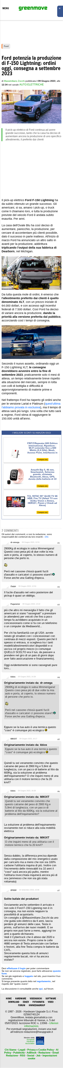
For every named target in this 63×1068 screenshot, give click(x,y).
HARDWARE (20, 998)
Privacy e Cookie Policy (40, 1049)
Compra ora (42, 460)
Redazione (44, 1052)
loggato (29, 976)
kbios (13, 677)
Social (30, 1055)
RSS (22, 1055)
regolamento (44, 981)
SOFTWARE (51, 998)
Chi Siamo (10, 1049)
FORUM (21, 1005)
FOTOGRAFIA (38, 1002)
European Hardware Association (29, 1041)
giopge (13, 890)
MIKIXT (13, 739)
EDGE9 (26, 1002)
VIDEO (50, 1002)
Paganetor (15, 604)
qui (41, 988)
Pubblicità (19, 1052)
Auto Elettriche (31, 84)
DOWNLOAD (13, 1002)
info (46, 536)
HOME (9, 998)
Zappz (13, 586)
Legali (21, 1049)
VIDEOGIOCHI (36, 998)
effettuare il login (16, 968)
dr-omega (14, 542)
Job (38, 1055)
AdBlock (31, 1052)
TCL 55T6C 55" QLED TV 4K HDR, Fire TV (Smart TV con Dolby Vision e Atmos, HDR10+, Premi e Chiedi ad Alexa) (42, 501)
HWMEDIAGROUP (37, 1005)
